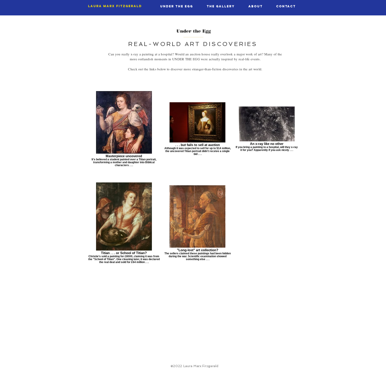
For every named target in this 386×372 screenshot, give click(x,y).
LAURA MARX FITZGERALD (115, 6)
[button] (176, 6)
